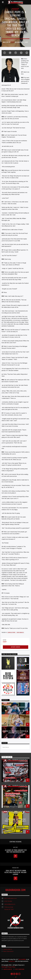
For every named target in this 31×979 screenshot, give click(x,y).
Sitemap (4, 967)
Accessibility (22, 959)
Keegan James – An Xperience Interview (15, 720)
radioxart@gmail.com (9, 904)
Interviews (5, 704)
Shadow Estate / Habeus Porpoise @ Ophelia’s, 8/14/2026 (15, 732)
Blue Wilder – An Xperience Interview (15, 708)
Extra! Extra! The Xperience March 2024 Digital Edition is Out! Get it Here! (15, 821)
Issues (4, 761)
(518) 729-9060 (8, 901)
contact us (12, 961)
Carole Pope (11, 632)
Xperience (15, 9)
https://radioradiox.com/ (10, 898)
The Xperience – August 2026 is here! (16, 769)
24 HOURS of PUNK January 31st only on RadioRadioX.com (16, 851)
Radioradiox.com (15, 890)
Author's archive (15, 647)
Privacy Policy (11, 967)
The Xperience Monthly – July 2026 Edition (16, 795)
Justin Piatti (5, 779)
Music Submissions (8, 951)
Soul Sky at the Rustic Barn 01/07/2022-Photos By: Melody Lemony (15, 872)
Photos (4, 728)
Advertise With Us (7, 949)
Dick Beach (20, 632)
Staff (13, 42)
